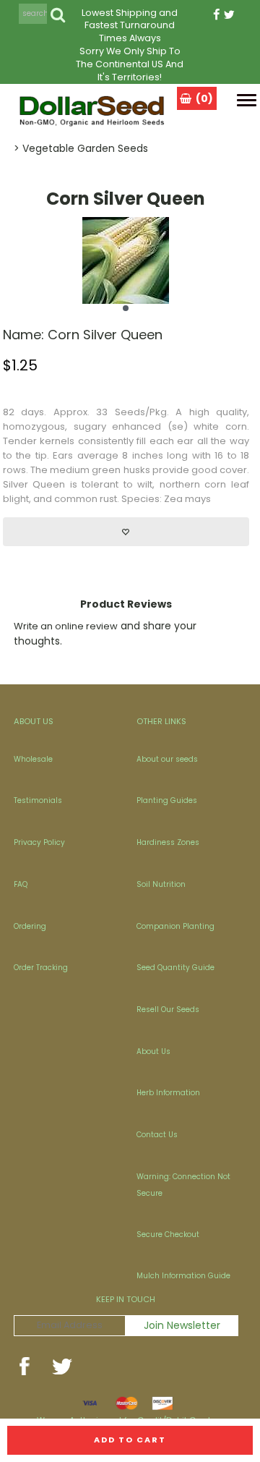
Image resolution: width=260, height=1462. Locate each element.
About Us (153, 1051)
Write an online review (66, 626)
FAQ (20, 884)
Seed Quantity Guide (175, 967)
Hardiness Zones (167, 842)
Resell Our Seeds (167, 1009)
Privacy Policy (39, 842)
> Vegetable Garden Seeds (81, 148)
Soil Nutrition (161, 884)
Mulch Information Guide (183, 1275)
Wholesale (33, 759)
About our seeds (167, 759)
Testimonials (38, 800)
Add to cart (130, 1439)
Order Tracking (41, 967)
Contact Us (157, 1134)
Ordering (30, 926)
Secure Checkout (167, 1234)
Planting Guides (166, 800)
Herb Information (168, 1092)
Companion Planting (175, 926)
